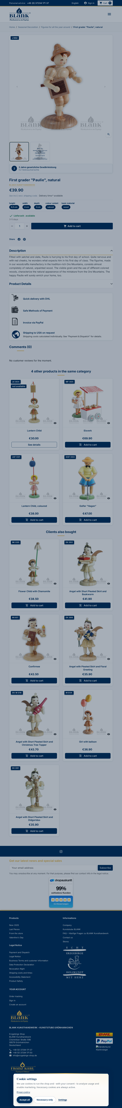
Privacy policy (23, 1092)
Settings (62, 1099)
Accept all (24, 1099)
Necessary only (45, 1099)
